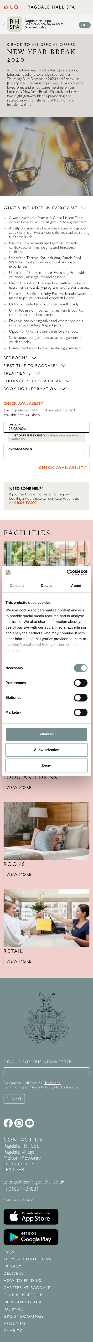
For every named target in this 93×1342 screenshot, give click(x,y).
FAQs (9, 1252)
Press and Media (23, 1302)
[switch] (81, 683)
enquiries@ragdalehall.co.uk (36, 1181)
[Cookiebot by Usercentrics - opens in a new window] (67, 572)
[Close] (3, 24)
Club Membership (23, 1295)
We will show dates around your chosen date (45, 437)
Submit (14, 1099)
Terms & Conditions (27, 1259)
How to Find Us (22, 1280)
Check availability (63, 467)
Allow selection (46, 750)
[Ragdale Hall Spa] (51, 6)
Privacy (13, 1266)
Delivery (14, 1273)
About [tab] (76, 585)
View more (18, 787)
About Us (15, 1323)
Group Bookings (24, 1316)
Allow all (46, 734)
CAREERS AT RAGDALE (27, 1288)
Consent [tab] (17, 585)
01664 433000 (25, 502)
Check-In (15, 424)
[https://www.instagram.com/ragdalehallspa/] (18, 1123)
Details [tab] (46, 585)
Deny (46, 765)
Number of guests (20, 448)
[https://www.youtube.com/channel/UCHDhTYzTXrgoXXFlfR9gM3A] (29, 1123)
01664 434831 (24, 1189)
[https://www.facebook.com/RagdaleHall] (8, 1123)
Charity (13, 1331)
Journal (13, 1309)
